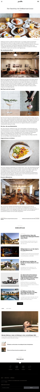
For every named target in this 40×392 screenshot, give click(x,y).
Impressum (12, 377)
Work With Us (7, 377)
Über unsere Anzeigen (23, 380)
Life (2, 333)
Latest (3, 308)
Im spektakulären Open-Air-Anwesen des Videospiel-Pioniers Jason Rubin (30, 237)
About (2, 377)
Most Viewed (8, 308)
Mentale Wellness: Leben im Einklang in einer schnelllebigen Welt (19, 335)
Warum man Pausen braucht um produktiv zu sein (16, 350)
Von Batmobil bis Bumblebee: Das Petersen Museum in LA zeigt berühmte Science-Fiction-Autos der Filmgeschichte (29, 277)
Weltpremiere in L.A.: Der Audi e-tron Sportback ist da (30, 249)
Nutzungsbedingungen (16, 380)
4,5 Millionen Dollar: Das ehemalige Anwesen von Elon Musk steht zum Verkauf (29, 292)
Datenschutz (10, 380)
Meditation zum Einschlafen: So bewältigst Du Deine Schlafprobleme (20, 344)
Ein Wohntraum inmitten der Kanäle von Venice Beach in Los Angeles (29, 263)
